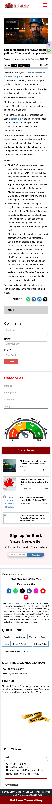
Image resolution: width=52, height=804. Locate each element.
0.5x (14, 65)
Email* (7, 350)
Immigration (10, 392)
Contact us (20, 636)
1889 (45, 65)
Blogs (42, 636)
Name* (7, 338)
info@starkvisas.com (16, 673)
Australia (9, 399)
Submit (11, 361)
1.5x (27, 65)
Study (7, 406)
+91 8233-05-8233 (15, 669)
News (6, 644)
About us (7, 636)
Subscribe (35, 554)
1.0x (21, 65)
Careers (32, 636)
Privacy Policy (40, 644)
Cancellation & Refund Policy (16, 651)
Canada (8, 385)
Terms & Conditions (21, 644)
